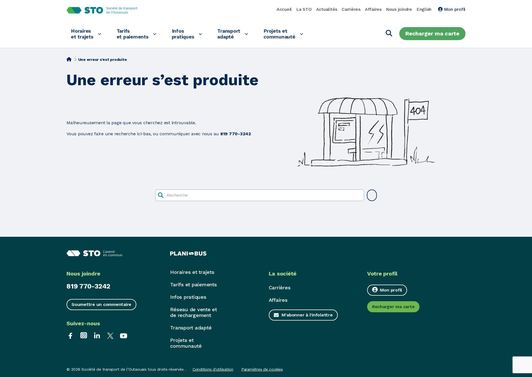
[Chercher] (389, 33)
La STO (304, 9)
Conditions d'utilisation (213, 369)
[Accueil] (68, 58)
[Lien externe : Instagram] (84, 335)
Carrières (351, 9)
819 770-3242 (88, 286)
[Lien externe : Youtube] (123, 335)
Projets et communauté (279, 34)
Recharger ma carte (432, 33)
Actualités (326, 9)
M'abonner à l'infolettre (307, 315)
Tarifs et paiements (133, 34)
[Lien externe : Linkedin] (97, 335)
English (423, 9)
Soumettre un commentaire (101, 304)
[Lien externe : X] (110, 335)
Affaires (373, 9)
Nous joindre (399, 9)
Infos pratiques (183, 34)
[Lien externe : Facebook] (70, 335)
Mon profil (454, 9)
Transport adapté (228, 34)
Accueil (284, 9)
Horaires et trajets (82, 34)
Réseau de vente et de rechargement (193, 312)
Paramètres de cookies (262, 369)
